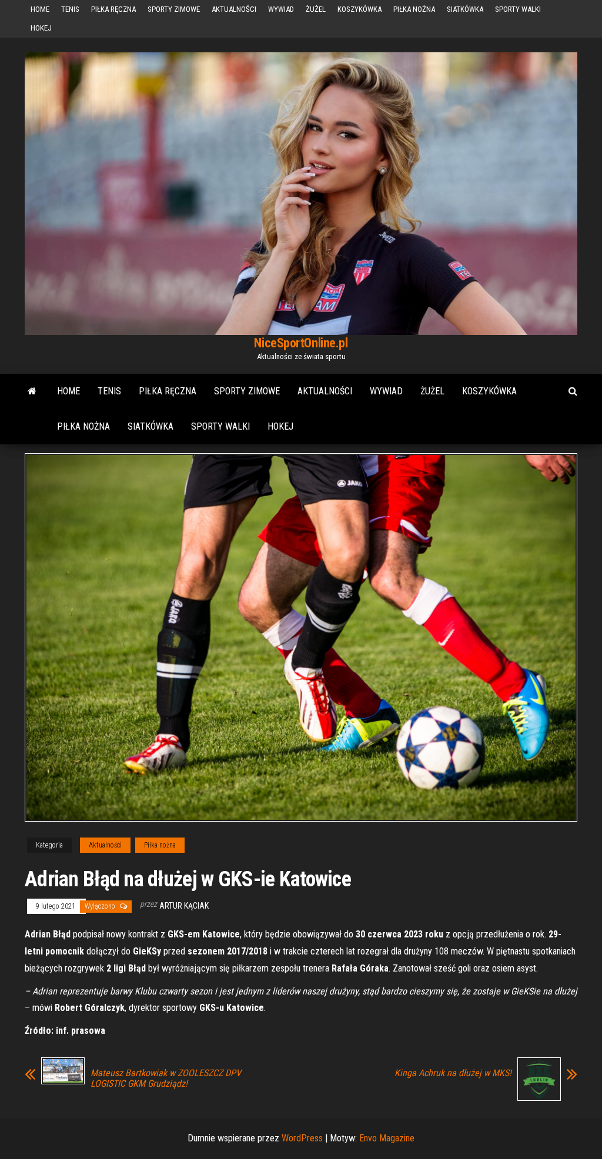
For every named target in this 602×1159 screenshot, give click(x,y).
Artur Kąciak (184, 905)
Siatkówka (465, 9)
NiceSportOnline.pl (300, 343)
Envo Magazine (386, 1138)
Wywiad (281, 9)
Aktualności (234, 9)
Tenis (70, 9)
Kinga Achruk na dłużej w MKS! (452, 1073)
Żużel (316, 9)
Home (40, 9)
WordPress (302, 1138)
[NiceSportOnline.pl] (32, 391)
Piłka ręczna (113, 9)
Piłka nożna (414, 9)
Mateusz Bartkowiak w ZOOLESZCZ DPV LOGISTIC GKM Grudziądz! (166, 1078)
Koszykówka (359, 9)
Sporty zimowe (174, 9)
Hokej (41, 28)
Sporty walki (518, 9)
